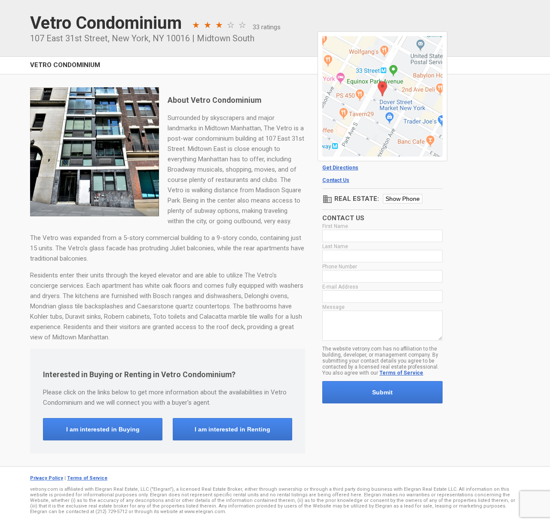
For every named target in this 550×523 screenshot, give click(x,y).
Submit (382, 392)
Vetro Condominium (65, 65)
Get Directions (340, 168)
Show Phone (402, 198)
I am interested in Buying (103, 429)
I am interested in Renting (232, 429)
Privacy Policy (46, 478)
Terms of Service (401, 373)
